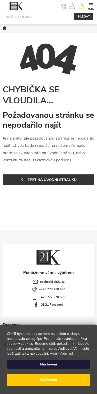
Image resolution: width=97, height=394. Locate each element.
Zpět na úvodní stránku (52, 179)
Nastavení (48, 364)
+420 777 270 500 (52, 289)
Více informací (61, 353)
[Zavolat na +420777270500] (64, 6)
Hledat (84, 17)
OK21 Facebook (52, 305)
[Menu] (91, 6)
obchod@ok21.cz (52, 282)
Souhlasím (48, 379)
